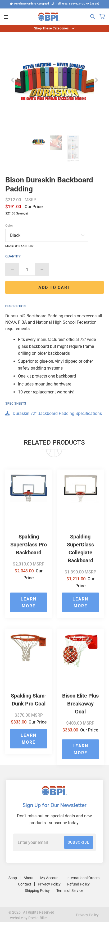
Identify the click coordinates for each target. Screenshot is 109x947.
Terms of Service (69, 890)
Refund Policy (78, 884)
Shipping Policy (37, 890)
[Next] (96, 80)
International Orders (82, 878)
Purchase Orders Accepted (31, 3)
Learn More (29, 602)
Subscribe (78, 842)
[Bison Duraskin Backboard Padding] (54, 80)
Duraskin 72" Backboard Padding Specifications (57, 413)
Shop (12, 878)
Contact (24, 884)
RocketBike (37, 918)
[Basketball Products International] (48, 16)
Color (9, 225)
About (29, 878)
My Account (50, 878)
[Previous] (12, 80)
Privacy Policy (49, 884)
